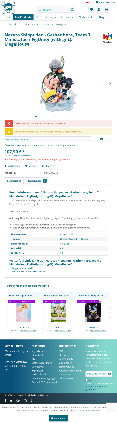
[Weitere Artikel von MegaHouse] (107, 37)
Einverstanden (58, 418)
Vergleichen (13, 165)
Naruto (85, 238)
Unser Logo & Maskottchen (65, 360)
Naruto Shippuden (69, 238)
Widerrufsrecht (39, 374)
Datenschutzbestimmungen (25, 145)
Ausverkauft (66, 234)
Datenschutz (38, 366)
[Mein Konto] (99, 10)
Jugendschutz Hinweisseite (38, 353)
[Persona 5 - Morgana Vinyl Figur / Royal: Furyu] (93, 311)
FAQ (60, 351)
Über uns (63, 355)
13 (61, 253)
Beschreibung (14, 180)
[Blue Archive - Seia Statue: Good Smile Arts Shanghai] (58, 311)
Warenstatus (65, 374)
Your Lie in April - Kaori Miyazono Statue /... (24, 295)
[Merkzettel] (91, 10)
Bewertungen (36, 180)
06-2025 (64, 243)
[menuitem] (56, 10)
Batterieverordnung (42, 362)
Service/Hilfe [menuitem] (105, 2)
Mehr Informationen (89, 410)
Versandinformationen (70, 370)
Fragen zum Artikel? (22, 268)
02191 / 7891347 (16, 362)
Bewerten (50, 165)
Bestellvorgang (66, 366)
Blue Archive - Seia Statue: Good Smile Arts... (59, 295)
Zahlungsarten (66, 378)
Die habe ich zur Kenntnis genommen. (41, 145)
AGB (34, 358)
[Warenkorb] (106, 10)
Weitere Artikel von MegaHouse (28, 271)
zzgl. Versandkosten (22, 155)
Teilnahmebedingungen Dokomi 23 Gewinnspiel (44, 380)
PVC (62, 248)
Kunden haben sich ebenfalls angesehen (28, 285)
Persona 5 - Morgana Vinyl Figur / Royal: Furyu (93, 295)
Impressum (37, 370)
